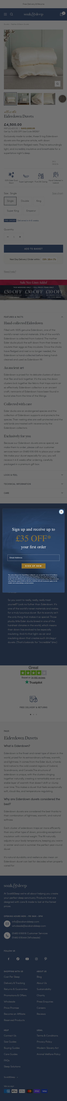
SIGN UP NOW (33, 566)
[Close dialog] (61, 512)
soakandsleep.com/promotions (24, 583)
